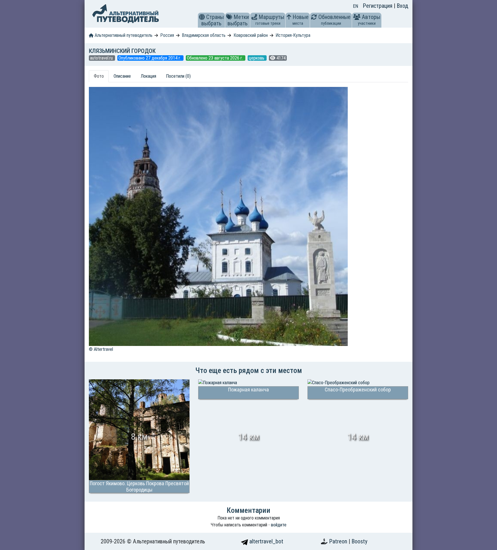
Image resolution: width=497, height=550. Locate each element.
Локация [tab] (148, 76)
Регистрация (378, 5)
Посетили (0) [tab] (178, 76)
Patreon (339, 541)
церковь (257, 58)
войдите (278, 525)
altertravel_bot (265, 541)
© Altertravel (101, 349)
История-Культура (293, 35)
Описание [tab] (122, 76)
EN (355, 6)
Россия (167, 35)
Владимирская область (203, 35)
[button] (202, 17)
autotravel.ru (102, 58)
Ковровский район (251, 35)
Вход (402, 5)
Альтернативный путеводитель (122, 35)
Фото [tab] (99, 76)
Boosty (359, 541)
